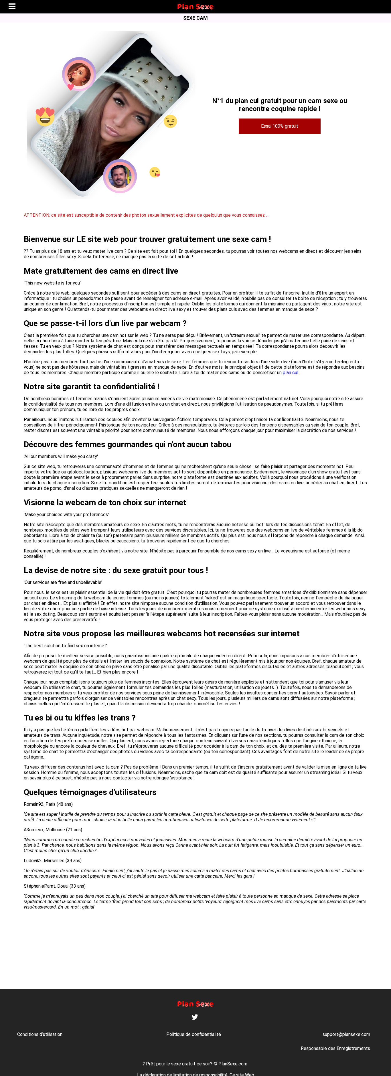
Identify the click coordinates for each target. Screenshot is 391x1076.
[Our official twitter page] (195, 1018)
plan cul (290, 372)
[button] (12, 7)
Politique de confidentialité (193, 1034)
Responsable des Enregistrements (335, 1048)
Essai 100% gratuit (279, 126)
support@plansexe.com (346, 1034)
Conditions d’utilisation (39, 1034)
